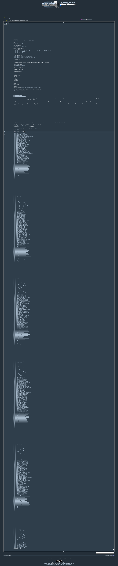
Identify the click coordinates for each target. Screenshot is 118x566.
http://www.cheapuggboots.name (19, 328)
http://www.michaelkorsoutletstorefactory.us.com (22, 309)
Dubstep (8, 19)
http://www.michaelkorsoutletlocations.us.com (21, 448)
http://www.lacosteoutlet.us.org (19, 484)
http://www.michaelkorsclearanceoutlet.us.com (21, 503)
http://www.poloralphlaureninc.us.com (20, 305)
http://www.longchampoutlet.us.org (19, 241)
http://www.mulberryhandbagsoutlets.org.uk (21, 170)
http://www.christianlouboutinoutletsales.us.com (22, 301)
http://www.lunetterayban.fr (18, 517)
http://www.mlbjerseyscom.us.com (19, 389)
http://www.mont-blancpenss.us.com (20, 356)
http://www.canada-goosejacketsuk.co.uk (20, 470)
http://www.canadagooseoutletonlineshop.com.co (22, 297)
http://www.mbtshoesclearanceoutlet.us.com (21, 292)
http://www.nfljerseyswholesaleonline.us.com (21, 168)
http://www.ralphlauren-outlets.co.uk (20, 204)
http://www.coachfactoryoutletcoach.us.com (21, 206)
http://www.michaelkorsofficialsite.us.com (21, 358)
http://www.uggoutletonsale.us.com (19, 525)
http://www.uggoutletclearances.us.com (20, 468)
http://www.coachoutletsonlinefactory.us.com (21, 158)
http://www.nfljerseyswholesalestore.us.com (21, 333)
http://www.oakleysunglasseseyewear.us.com (21, 402)
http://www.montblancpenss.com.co (19, 447)
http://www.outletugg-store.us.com (19, 547)
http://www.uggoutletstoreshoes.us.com (20, 199)
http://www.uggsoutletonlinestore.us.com (20, 354)
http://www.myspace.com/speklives (19, 65)
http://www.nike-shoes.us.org (18, 313)
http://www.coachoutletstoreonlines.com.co (21, 522)
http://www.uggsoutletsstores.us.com (20, 540)
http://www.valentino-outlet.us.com (19, 390)
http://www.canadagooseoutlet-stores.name (21, 393)
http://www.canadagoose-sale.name (19, 143)
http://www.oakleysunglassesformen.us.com (21, 191)
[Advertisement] (59, 13)
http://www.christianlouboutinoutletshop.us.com (22, 190)
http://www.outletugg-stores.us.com (19, 272)
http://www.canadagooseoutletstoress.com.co (21, 439)
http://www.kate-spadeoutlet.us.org (19, 377)
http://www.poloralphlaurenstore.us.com (20, 316)
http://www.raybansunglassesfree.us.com (20, 373)
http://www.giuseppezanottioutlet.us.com (20, 454)
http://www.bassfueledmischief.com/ (20, 90)
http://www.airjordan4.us (18, 374)
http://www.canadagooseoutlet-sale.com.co (21, 394)
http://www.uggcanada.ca (18, 213)
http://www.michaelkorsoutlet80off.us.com (21, 222)
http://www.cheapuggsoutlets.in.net (19, 361)
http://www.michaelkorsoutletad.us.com (20, 379)
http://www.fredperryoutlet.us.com (19, 245)
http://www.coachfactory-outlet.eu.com (20, 288)
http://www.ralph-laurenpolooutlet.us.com (20, 208)
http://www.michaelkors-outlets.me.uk (20, 221)
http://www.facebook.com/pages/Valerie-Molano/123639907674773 (25, 57)
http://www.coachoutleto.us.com (19, 325)
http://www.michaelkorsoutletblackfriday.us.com (22, 285)
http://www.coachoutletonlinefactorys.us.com (21, 416)
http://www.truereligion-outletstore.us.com (21, 462)
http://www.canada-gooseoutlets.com (20, 380)
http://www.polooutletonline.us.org (19, 405)
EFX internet (71, 563)
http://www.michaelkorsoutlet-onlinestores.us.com (22, 435)
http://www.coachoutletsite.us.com (19, 286)
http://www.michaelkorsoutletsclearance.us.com (21, 188)
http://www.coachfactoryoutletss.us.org (20, 544)
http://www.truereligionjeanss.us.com (20, 295)
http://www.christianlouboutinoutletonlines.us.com (22, 392)
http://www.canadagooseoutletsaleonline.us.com (22, 496)
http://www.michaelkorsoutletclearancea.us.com (21, 267)
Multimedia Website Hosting (63, 563)
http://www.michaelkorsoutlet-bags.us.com (21, 363)
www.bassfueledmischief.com (18, 128)
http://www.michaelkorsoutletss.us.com (20, 476)
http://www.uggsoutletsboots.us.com (20, 433)
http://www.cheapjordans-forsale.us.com (20, 235)
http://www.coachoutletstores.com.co (20, 306)
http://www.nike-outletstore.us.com (19, 172)
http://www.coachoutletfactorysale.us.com (20, 249)
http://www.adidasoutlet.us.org (19, 304)
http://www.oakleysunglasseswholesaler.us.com (21, 157)
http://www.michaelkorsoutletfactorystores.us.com (22, 266)
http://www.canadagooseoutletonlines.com (21, 479)
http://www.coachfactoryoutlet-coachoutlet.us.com (22, 504)
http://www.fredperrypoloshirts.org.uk (20, 269)
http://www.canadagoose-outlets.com (20, 543)
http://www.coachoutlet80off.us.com (20, 290)
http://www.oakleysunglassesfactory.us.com (21, 322)
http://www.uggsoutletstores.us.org (19, 242)
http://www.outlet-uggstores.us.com (19, 133)
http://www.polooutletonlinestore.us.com (20, 367)
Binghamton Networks (68, 564)
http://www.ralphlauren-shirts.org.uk (20, 308)
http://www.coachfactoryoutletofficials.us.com (21, 537)
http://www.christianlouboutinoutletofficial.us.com (22, 274)
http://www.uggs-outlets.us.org (19, 321)
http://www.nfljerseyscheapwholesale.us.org (21, 410)
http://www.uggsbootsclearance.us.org (20, 255)
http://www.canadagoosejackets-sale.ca (20, 214)
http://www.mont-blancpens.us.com (19, 182)
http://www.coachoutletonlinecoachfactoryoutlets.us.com (23, 136)
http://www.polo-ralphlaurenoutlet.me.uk (20, 359)
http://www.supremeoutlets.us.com (19, 207)
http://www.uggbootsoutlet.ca (18, 438)
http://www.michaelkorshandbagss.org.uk (20, 499)
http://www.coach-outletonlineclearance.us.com (21, 243)
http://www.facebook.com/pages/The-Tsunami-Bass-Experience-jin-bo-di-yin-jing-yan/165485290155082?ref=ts (32, 50)
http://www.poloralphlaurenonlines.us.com (21, 527)
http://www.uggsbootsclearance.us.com (20, 139)
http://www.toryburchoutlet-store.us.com (20, 258)
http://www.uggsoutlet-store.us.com (19, 488)
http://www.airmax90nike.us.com (19, 294)
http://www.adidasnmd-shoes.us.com (20, 231)
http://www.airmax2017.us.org (19, 211)
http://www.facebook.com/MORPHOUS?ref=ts (21, 51)
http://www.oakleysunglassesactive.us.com (21, 280)
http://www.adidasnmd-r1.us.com (19, 456)
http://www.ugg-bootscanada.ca (19, 485)
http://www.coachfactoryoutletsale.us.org (20, 501)
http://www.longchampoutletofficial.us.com (21, 421)
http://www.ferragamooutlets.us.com (20, 475)
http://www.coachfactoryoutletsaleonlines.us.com (22, 202)
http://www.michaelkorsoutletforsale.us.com (21, 270)
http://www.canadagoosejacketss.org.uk (20, 546)
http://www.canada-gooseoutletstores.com (20, 365)
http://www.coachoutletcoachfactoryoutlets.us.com (22, 382)
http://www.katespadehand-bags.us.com (20, 521)
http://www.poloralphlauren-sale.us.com (20, 436)
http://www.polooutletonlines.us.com (20, 289)
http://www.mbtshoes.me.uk (18, 314)
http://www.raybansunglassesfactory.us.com (21, 335)
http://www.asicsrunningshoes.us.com (20, 141)
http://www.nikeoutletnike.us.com (19, 533)
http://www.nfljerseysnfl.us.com (19, 336)
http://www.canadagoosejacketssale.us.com (21, 326)
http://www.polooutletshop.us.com (19, 506)
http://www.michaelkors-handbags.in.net (20, 259)
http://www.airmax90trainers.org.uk (19, 218)
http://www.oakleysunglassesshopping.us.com (21, 413)
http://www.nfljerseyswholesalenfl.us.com (20, 395)
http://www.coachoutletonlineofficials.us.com (21, 407)
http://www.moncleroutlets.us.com (19, 185)
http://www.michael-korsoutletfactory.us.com (21, 542)
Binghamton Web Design (50, 564)
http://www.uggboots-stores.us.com (19, 320)
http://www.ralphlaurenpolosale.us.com (20, 487)
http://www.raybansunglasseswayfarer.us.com (21, 253)
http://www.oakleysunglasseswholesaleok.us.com (22, 472)
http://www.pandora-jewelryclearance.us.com (21, 489)
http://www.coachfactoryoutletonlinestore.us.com (22, 334)
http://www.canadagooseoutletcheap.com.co (21, 291)
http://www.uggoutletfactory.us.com (19, 403)
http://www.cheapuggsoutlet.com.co (20, 437)
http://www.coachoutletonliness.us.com (20, 307)
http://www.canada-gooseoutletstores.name (21, 327)
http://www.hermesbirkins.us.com (19, 212)
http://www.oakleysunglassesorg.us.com (20, 134)
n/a (4, 131)
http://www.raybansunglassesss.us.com (20, 174)
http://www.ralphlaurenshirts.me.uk (19, 497)
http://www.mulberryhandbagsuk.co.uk (20, 302)
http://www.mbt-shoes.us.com (18, 514)
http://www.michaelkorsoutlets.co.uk (20, 230)
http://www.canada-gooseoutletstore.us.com (21, 200)
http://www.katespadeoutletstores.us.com (20, 183)
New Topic (84, 19)
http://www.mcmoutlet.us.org (18, 337)
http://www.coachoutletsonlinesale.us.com (21, 299)
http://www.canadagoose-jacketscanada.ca (21, 422)
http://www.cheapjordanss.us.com (19, 529)
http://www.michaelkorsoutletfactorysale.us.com (22, 152)
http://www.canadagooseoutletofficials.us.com (21, 220)
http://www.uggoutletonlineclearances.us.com (21, 338)
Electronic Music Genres (10, 18)
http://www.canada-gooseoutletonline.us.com (21, 169)
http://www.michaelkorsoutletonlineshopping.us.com (22, 387)
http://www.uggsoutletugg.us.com (19, 445)
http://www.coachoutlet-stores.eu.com (20, 449)
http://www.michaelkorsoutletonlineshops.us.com (22, 140)
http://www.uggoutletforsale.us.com (19, 217)
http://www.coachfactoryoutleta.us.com (20, 411)
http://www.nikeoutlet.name (18, 368)
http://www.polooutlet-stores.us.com (20, 383)
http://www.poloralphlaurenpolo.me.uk (20, 418)
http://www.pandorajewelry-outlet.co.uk (20, 142)
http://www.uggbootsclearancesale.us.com (20, 464)
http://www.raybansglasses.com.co (19, 248)
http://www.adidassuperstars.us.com (19, 528)
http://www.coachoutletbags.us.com (19, 443)
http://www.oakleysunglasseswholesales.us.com (21, 173)
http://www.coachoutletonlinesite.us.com (20, 441)
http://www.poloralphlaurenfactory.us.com (21, 340)
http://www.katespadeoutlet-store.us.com (20, 515)
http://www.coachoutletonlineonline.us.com (21, 233)
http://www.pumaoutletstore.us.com (19, 162)
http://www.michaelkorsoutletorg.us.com (20, 156)
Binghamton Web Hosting (59, 564)
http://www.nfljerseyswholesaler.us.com (20, 474)
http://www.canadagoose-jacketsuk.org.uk (20, 281)
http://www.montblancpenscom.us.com (20, 296)
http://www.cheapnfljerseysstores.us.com (20, 465)
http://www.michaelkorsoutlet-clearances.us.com (22, 370)
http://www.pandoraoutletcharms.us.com (20, 498)
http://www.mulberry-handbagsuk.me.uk (20, 138)
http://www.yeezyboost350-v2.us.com (20, 545)
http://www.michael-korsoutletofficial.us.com (21, 535)
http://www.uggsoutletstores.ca (19, 524)
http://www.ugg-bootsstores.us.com (19, 494)
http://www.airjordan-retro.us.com (19, 412)
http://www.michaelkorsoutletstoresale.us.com (21, 502)
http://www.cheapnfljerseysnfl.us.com (20, 237)
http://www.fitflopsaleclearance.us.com (20, 451)
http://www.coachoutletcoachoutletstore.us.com (21, 425)
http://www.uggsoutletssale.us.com (19, 376)
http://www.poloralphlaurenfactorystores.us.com (22, 372)
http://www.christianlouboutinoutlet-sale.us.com (22, 184)
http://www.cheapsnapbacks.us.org (19, 500)
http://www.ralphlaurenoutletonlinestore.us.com (21, 151)
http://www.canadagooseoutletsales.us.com (21, 225)
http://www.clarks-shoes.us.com (19, 471)
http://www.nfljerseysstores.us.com (19, 227)
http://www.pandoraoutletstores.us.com (20, 415)
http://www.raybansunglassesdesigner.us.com (21, 194)
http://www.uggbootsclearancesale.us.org (20, 283)
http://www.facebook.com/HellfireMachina (21, 46)
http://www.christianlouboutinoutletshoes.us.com (22, 287)
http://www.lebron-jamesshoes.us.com (20, 265)
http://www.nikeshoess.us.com (19, 532)
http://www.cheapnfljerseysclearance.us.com (21, 458)
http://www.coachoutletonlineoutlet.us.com (21, 440)
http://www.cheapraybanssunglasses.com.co (21, 163)
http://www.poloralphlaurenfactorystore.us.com (21, 203)
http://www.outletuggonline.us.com (19, 187)
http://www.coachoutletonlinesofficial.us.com (21, 396)
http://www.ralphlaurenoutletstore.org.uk (20, 164)
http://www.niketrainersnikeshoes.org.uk (20, 384)
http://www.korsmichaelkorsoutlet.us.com (20, 444)
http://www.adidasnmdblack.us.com (19, 508)
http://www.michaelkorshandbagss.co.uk (20, 519)
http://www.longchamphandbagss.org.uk (20, 155)
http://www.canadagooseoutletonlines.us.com (21, 360)
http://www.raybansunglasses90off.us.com (20, 397)
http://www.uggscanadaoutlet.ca (19, 171)
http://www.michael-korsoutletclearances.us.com (22, 355)
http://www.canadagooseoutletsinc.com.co (21, 446)
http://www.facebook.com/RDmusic (19, 43)
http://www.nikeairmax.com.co (19, 432)
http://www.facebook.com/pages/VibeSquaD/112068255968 (24, 40)
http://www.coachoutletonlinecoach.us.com (21, 538)
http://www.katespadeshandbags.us (19, 147)
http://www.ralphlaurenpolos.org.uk (19, 324)
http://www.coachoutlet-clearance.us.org (20, 492)
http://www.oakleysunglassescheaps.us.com (21, 330)
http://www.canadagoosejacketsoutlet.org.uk (21, 323)
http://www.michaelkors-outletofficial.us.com (21, 165)
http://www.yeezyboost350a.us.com (19, 154)
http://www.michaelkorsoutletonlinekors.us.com (22, 193)
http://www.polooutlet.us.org (18, 378)
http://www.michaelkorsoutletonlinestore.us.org (21, 331)
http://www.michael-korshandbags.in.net (20, 236)
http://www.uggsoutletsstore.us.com (19, 467)
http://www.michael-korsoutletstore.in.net (20, 419)
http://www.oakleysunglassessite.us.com (20, 431)
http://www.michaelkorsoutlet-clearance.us (21, 209)
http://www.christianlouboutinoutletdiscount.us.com (22, 256)
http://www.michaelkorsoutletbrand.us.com (21, 450)
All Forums (6, 17)
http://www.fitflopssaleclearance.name (20, 362)
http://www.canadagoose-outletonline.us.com (21, 303)
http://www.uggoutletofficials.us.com (20, 375)
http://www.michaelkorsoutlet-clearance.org (21, 526)
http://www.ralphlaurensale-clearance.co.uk (21, 161)
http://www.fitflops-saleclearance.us (19, 278)
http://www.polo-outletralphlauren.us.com (20, 159)
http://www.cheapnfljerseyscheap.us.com (20, 398)
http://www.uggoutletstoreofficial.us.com (20, 518)
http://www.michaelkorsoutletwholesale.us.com (21, 250)
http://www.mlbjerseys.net (18, 310)
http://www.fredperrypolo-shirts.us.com (20, 495)
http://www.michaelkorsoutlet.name (19, 490)
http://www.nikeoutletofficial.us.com (20, 149)
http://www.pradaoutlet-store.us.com (20, 385)
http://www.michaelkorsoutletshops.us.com (21, 350)
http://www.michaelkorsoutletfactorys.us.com (21, 312)
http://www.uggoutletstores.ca (18, 276)
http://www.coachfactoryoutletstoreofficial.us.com (22, 205)
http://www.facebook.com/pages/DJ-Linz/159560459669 (23, 56)
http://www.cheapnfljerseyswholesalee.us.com (21, 315)
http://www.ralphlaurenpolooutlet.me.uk (20, 268)
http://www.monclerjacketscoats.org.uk (20, 219)
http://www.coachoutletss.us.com (19, 341)
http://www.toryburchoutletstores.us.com (20, 420)
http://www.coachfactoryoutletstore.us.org (20, 523)
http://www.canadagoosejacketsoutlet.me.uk (21, 329)
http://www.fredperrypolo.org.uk (19, 319)
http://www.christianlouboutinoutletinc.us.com (21, 357)
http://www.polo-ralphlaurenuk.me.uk (20, 252)
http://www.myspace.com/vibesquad (20, 96)
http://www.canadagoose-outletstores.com (20, 150)
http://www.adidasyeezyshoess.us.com (20, 247)
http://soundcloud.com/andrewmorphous (20, 52)
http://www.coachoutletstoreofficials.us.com (21, 530)
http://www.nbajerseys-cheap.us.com (20, 160)
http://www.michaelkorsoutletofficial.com (20, 293)
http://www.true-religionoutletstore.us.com (21, 482)
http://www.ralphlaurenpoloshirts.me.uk (20, 317)
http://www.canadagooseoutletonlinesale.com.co (22, 516)
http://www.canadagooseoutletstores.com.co (21, 461)
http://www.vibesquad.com (18, 95)
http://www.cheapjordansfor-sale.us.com (20, 473)
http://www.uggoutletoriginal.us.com (20, 282)
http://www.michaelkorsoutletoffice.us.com (21, 463)
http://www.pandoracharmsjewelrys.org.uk (21, 353)
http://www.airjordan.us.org (18, 369)
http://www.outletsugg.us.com (18, 452)
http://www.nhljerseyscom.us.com (19, 279)
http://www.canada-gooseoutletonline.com (21, 491)
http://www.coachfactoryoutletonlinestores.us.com (22, 480)
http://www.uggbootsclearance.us (19, 198)
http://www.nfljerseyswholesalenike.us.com (21, 414)
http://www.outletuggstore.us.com (19, 366)
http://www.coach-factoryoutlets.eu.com (20, 406)
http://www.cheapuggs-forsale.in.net (20, 388)
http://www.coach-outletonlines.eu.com (20, 536)
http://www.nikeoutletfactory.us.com (20, 364)
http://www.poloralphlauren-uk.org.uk (20, 371)
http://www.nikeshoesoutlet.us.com (19, 148)
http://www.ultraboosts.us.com (19, 186)
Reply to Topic (89, 19)
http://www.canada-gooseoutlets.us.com (20, 197)
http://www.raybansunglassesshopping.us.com (21, 144)
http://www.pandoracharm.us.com (19, 408)
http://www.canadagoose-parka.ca (19, 215)
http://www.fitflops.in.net (18, 466)
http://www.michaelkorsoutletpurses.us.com (21, 541)
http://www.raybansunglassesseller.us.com (20, 201)
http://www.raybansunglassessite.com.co (20, 409)
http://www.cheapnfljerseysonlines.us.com (21, 257)
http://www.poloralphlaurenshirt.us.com (20, 469)
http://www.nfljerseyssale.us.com (19, 348)
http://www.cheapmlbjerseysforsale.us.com (21, 381)
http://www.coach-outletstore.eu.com (20, 271)
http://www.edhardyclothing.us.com (19, 520)
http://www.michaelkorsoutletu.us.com (20, 277)
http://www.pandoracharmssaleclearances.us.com (22, 246)
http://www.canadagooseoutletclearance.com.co (21, 229)
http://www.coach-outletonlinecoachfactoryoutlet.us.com (23, 153)
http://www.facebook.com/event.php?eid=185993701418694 (27, 27)
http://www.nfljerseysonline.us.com (19, 459)
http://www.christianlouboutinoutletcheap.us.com (22, 352)
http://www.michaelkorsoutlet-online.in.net (21, 146)
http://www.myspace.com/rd (18, 109)
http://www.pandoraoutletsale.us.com (20, 507)
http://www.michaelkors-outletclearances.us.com (22, 234)
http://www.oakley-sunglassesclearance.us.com (21, 137)
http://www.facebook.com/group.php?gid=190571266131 (31, 87)
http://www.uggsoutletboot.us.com (19, 175)
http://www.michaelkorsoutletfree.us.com (20, 232)
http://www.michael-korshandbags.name (20, 400)
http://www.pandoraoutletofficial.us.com (20, 493)
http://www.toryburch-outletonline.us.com (21, 311)
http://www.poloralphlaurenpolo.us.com (20, 224)
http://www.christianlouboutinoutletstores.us (21, 228)
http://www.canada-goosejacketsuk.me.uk (20, 423)
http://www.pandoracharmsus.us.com (20, 318)
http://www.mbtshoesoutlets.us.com (19, 216)
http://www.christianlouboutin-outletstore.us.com (22, 166)
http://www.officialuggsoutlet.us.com (20, 481)
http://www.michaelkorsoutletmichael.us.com (21, 386)
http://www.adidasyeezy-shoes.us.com (20, 275)
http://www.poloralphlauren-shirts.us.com (20, 189)
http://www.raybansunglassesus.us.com (20, 145)
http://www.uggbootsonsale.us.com (19, 455)
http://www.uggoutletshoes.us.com (19, 391)
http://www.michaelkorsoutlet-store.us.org (20, 460)
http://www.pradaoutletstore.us (19, 453)
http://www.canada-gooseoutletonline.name (21, 300)
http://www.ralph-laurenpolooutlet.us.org (20, 192)
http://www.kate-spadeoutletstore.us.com (20, 196)
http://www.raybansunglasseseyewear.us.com (21, 284)
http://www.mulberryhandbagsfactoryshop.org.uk (22, 434)
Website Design (47, 563)
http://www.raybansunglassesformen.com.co (21, 251)
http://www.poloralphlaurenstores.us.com (20, 223)
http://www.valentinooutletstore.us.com (20, 176)
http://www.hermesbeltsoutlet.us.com (20, 483)
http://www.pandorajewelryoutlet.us (19, 244)
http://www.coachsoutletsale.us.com (19, 210)
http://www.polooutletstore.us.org (19, 332)
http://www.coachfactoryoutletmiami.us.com (21, 349)
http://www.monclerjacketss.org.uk (19, 298)
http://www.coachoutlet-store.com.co (20, 424)
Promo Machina (6, 23)
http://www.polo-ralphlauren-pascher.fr (20, 401)
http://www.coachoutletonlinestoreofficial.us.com (22, 239)
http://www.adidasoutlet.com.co (19, 442)
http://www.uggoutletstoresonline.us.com (20, 534)
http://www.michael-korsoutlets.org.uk (20, 478)
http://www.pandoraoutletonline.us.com (20, 351)
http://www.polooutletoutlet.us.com (19, 531)
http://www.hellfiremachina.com (19, 129)
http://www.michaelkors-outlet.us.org (20, 404)
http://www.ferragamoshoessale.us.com (20, 539)
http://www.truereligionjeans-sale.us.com (20, 240)
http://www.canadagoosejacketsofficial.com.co (21, 417)
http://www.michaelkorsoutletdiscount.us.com (21, 254)
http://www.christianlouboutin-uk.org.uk (20, 342)
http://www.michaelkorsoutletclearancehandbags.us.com (23, 477)
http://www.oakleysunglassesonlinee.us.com (21, 195)
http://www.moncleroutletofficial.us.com (20, 457)
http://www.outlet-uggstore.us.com (19, 226)
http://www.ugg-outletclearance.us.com (20, 273)
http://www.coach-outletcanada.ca (19, 339)
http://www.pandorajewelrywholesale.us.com (21, 135)
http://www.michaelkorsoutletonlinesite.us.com (21, 505)
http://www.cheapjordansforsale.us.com (20, 399)
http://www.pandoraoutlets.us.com (19, 238)
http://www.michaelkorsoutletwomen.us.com (21, 167)
